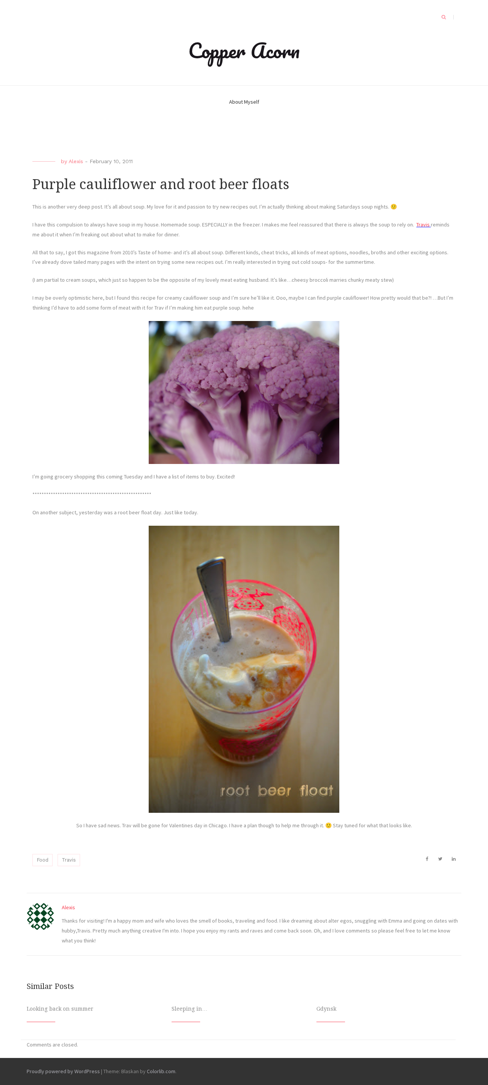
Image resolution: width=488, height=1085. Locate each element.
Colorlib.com (161, 1071)
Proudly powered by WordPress (63, 1071)
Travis (423, 224)
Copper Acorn (244, 50)
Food (42, 860)
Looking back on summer (60, 1009)
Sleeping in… (189, 1009)
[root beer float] (244, 669)
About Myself (244, 101)
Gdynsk (326, 1009)
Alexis (76, 161)
